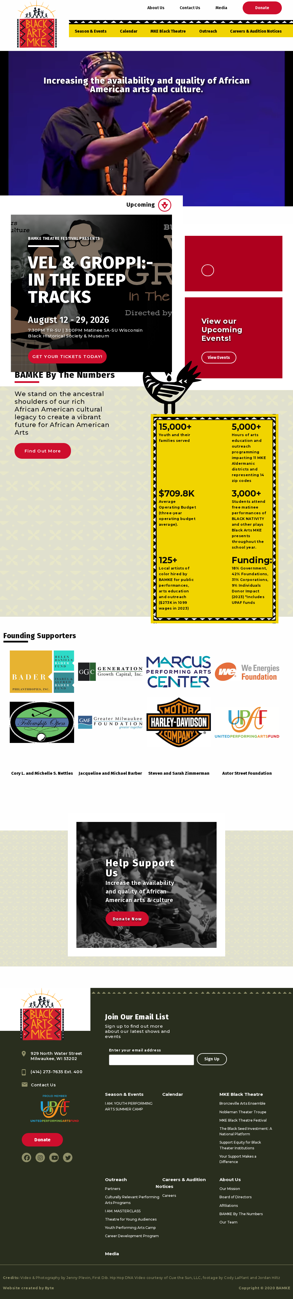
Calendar (128, 31)
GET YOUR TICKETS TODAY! (67, 356)
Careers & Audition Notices (256, 31)
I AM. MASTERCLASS (122, 1211)
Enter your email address (135, 1050)
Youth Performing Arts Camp (130, 1227)
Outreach (208, 31)
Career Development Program (132, 1236)
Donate (262, 7)
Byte (49, 1288)
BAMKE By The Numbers (241, 1214)
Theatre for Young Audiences (131, 1219)
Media (221, 7)
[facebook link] (26, 1157)
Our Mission (229, 1189)
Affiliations (228, 1205)
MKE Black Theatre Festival (243, 1120)
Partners (112, 1189)
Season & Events (91, 31)
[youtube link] (54, 1157)
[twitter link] (67, 1157)
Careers (169, 1195)
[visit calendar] (164, 205)
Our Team (228, 1222)
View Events (219, 357)
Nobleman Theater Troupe (242, 1112)
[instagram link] (40, 1157)
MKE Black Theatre (168, 31)
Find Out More (43, 451)
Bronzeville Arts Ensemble (242, 1103)
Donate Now (127, 919)
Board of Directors (235, 1197)
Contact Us (190, 7)
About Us (156, 7)
